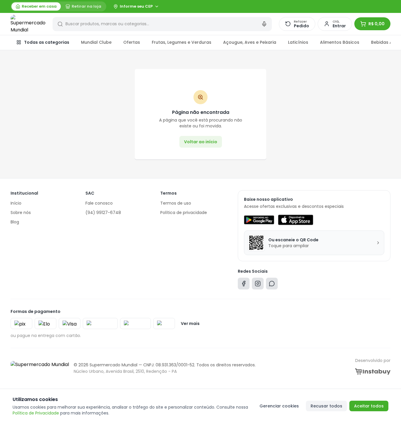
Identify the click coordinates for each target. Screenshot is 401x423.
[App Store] (296, 220)
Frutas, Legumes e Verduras (181, 42)
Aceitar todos (369, 406)
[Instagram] (258, 285)
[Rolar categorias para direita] (384, 42)
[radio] (36, 6)
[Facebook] (244, 285)
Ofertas (131, 42)
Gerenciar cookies (279, 406)
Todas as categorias (46, 42)
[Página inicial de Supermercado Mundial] (28, 24)
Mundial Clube (96, 42)
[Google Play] (259, 220)
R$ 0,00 (376, 24)
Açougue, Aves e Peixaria (249, 42)
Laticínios (298, 42)
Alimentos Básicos (339, 42)
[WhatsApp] (272, 285)
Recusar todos (326, 406)
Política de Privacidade (36, 413)
